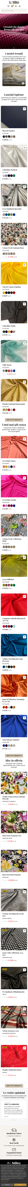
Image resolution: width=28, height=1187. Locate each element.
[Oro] (11, 214)
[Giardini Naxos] (11, 547)
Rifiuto (7, 1184)
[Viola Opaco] (11, 466)
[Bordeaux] (11, 175)
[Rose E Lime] (4, 547)
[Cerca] (3, 11)
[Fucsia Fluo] (4, 505)
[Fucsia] (11, 505)
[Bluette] (14, 214)
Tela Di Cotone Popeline (11, 287)
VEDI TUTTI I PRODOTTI (14, 420)
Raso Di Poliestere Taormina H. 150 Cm (13, 700)
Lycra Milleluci (8, 579)
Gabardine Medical (9, 170)
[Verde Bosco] (11, 667)
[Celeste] (6, 175)
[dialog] (14, 1175)
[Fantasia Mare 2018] (14, 253)
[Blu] (4, 136)
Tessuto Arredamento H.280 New (13, 915)
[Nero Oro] (6, 585)
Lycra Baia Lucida (9, 500)
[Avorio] (9, 707)
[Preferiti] (8, 6)
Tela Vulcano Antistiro (10, 740)
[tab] (10, 87)
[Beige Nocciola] (14, 136)
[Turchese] (6, 214)
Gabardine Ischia (8, 326)
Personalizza (4, 1181)
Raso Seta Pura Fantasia (11, 875)
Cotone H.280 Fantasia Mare (13, 248)
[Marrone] (11, 292)
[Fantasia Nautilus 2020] (9, 253)
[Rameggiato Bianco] (11, 410)
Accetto (20, 1184)
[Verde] (9, 214)
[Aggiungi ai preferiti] (24, 108)
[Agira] (9, 547)
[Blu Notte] (9, 292)
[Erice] (14, 547)
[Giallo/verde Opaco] (6, 466)
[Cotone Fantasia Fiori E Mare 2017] (11, 253)
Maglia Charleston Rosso (12, 1070)
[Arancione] (4, 707)
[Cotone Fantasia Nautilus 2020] (6, 253)
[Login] (16, 6)
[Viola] (11, 371)
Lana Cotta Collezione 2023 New (12, 954)
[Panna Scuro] (6, 667)
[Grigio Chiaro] (14, 331)
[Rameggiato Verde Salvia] (6, 410)
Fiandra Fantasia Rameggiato (13, 404)
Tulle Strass (6, 365)
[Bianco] (11, 136)
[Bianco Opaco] (9, 466)
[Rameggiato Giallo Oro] (4, 410)
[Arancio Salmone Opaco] (4, 466)
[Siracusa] (6, 547)
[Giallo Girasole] (14, 707)
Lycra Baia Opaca (9, 461)
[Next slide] (26, 31)
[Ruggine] (14, 667)
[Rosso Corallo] (4, 626)
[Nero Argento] (6, 371)
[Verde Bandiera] (14, 585)
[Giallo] (4, 292)
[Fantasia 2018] (4, 253)
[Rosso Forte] (9, 626)
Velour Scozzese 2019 (10, 1031)
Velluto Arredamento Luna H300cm (12, 660)
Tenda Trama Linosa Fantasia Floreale (13, 798)
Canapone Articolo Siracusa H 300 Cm (13, 619)
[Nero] (9, 136)
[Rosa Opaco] (14, 466)
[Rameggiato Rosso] (9, 410)
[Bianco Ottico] (14, 745)
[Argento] (4, 214)
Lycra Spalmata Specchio (12, 209)
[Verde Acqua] (4, 371)
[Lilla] (6, 505)
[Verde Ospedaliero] (14, 175)
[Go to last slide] (2, 31)
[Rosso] (14, 292)
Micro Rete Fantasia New (11, 836)
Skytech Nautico (8, 131)
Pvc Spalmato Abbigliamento (13, 992)
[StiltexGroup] (14, 1164)
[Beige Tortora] (6, 136)
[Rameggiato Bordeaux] (14, 410)
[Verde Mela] (11, 585)
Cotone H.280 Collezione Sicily (11, 540)
